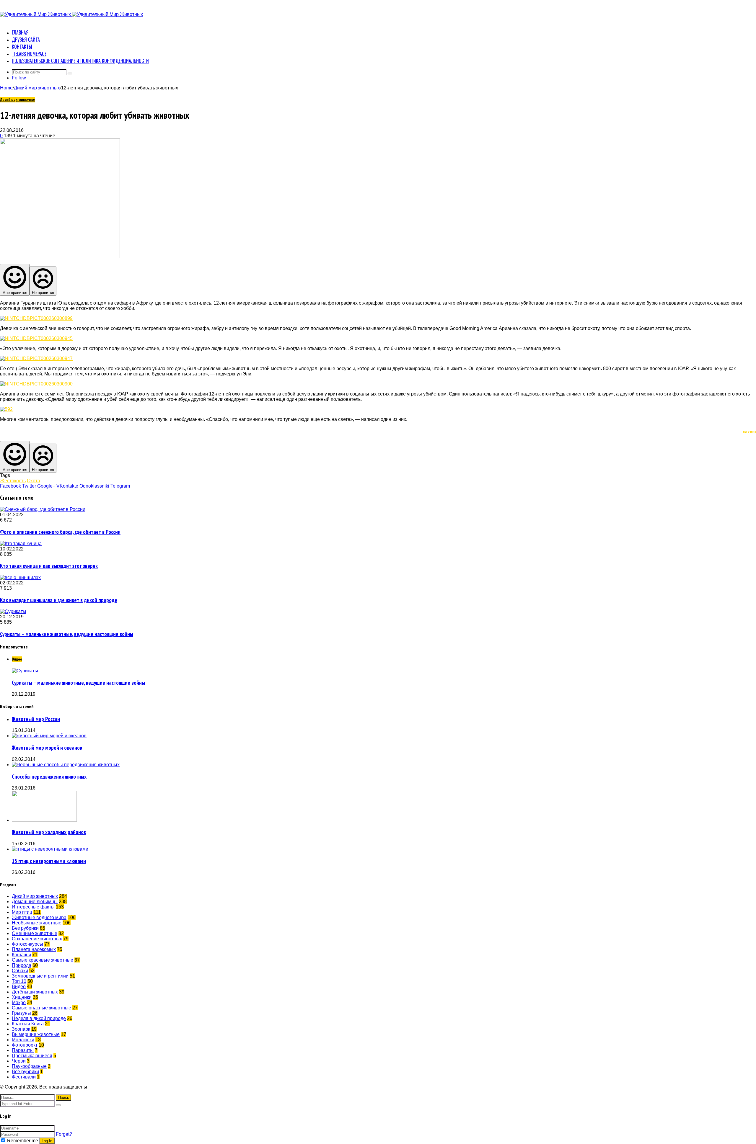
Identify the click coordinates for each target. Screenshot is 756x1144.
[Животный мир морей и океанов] (49, 735)
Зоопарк (21, 1029)
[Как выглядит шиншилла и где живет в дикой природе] (20, 577)
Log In (47, 1141)
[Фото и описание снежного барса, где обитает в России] (42, 509)
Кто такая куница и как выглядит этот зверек (49, 565)
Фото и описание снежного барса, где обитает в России (60, 531)
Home (6, 87)
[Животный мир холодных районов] (44, 820)
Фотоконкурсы (27, 944)
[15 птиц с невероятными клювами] (50, 849)
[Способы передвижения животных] (66, 764)
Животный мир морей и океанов (47, 747)
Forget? (64, 1134)
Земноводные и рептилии (40, 975)
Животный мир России (36, 719)
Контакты (22, 46)
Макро (19, 1002)
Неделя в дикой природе (39, 1018)
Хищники (22, 997)
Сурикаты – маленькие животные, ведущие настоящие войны (66, 634)
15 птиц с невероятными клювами (49, 860)
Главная (20, 32)
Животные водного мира (39, 917)
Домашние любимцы (35, 901)
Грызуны (21, 1013)
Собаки (20, 970)
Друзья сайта (26, 39)
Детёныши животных (35, 991)
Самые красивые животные (42, 959)
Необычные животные (36, 922)
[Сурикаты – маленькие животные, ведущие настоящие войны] (13, 611)
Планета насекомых (34, 949)
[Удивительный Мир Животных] (71, 14)
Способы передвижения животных (49, 776)
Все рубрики (25, 1071)
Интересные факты (33, 906)
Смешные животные (34, 933)
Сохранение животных (37, 938)
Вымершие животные (36, 1034)
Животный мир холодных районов (49, 832)
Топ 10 (19, 981)
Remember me (22, 1140)
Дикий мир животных (37, 87)
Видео (19, 986)
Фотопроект (25, 1044)
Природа (21, 965)
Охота (33, 480)
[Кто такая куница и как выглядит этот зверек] (21, 543)
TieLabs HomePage (29, 53)
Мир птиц (22, 912)
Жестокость (13, 480)
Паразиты (23, 1050)
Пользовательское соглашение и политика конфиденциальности (80, 60)
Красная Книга (28, 1023)
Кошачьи (21, 954)
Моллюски (23, 1039)
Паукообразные (29, 1066)
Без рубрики (25, 928)
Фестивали (24, 1076)
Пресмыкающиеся (32, 1055)
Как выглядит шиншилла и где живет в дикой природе (58, 600)
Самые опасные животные (41, 1007)
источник (749, 431)
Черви (19, 1060)
